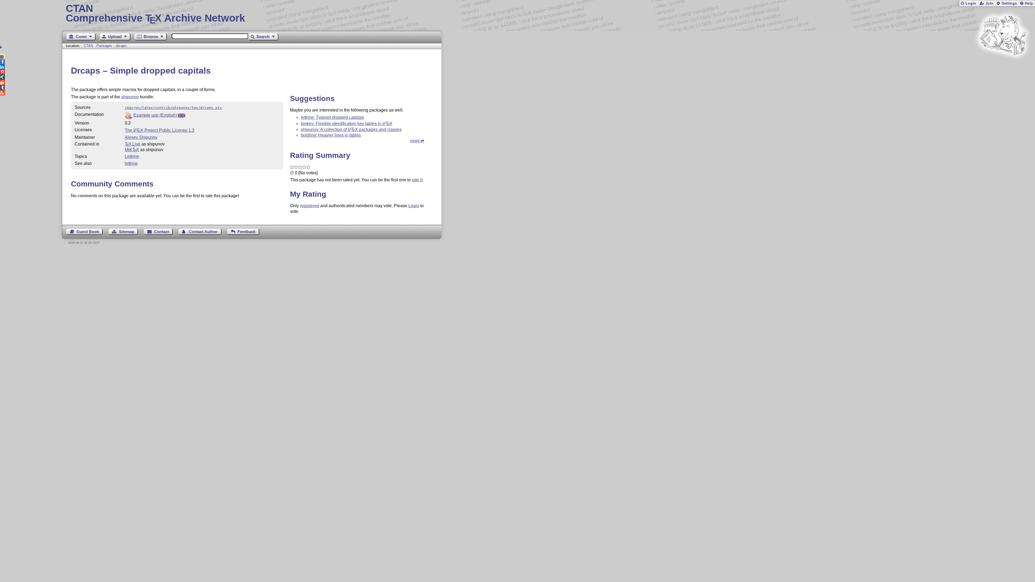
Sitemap (126, 231)
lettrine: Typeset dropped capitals (332, 117)
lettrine (131, 163)
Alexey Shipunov (141, 137)
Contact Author (203, 231)
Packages (104, 46)
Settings (1009, 3)
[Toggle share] (1, 47)
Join (989, 3)
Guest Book (88, 231)
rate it (417, 180)
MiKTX (132, 149)
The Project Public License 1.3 (159, 130)
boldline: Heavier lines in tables (331, 135)
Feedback (246, 231)
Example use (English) (155, 115)
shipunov (130, 97)
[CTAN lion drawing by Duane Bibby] (1002, 65)
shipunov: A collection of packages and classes (351, 129)
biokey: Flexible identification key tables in (346, 123)
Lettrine (132, 156)
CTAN (88, 46)
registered (309, 205)
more (415, 140)
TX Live (133, 144)
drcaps (121, 46)
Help (1029, 3)
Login (970, 3)
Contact (161, 231)
